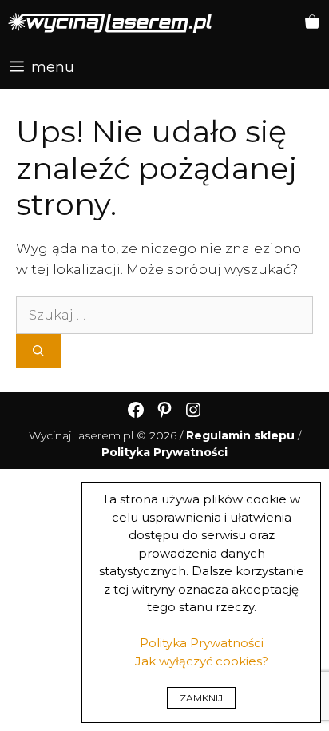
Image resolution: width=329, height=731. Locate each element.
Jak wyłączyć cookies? (201, 661)
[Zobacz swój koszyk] (312, 22)
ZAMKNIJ (201, 698)
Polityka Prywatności (202, 642)
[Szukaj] (38, 351)
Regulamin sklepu (240, 435)
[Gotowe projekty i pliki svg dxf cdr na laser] (110, 23)
